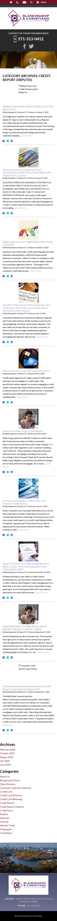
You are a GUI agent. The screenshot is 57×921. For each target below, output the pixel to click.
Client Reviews (8, 784)
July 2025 (5, 760)
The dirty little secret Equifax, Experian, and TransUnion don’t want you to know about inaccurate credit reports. (26, 308)
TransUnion (6, 832)
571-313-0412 (30, 38)
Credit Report (7, 802)
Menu (43, 2)
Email (24, 2)
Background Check (10, 780)
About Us (5, 776)
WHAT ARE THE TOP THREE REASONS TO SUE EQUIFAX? (28, 243)
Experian (4, 818)
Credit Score (6, 810)
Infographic (6, 829)
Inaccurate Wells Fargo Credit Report (23, 431)
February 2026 (7, 749)
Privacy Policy (37, 916)
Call (17, 2)
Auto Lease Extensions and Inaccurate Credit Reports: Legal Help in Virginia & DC (27, 688)
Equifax (4, 814)
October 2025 (7, 753)
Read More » (28, 135)
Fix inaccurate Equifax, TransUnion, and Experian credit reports (24, 502)
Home (11, 2)
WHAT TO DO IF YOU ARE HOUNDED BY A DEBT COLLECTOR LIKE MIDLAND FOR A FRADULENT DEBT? (26, 566)
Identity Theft (7, 825)
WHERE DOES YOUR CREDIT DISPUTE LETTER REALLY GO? (28, 108)
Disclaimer (26, 916)
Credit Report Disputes (12, 806)
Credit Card (6, 791)
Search (31, 2)
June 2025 (5, 764)
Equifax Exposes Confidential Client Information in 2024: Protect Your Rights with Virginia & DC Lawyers (27, 172)
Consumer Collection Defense (15, 787)
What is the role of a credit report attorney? (26, 370)
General (4, 821)
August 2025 (6, 757)
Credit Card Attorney (11, 795)
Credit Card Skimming (11, 799)
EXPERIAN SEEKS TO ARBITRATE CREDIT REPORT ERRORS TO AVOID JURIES (25, 628)
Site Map (18, 916)
